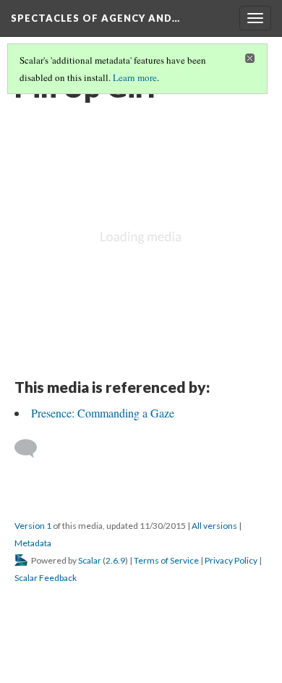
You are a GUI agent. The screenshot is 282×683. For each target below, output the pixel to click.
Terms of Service (166, 560)
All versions (214, 525)
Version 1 (32, 525)
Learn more (135, 77)
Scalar (89, 560)
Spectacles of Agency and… (95, 18)
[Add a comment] (32, 448)
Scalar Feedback (45, 577)
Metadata (32, 543)
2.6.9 (115, 560)
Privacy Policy (231, 560)
